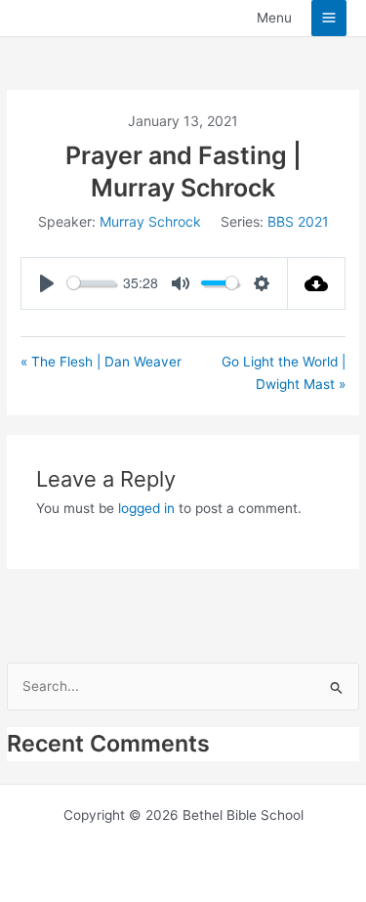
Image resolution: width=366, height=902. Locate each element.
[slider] (91, 283)
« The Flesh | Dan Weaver (101, 361)
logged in (146, 508)
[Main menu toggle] (329, 18)
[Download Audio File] (317, 283)
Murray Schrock (150, 221)
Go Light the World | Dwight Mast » (284, 373)
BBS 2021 (298, 221)
